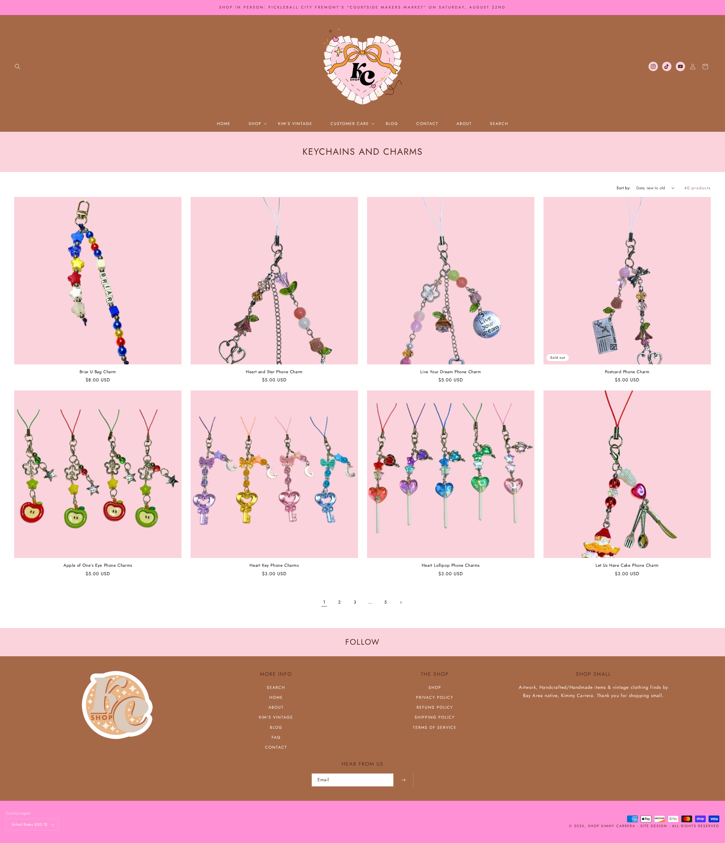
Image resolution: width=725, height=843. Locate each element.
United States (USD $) (29, 824)
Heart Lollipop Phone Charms (451, 565)
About (276, 707)
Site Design (653, 826)
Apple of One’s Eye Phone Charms (97, 565)
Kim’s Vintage (276, 717)
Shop (434, 687)
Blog (276, 727)
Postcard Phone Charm (627, 372)
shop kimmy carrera (611, 826)
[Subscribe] (403, 780)
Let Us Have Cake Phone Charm (627, 565)
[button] (17, 66)
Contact (276, 747)
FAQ (276, 737)
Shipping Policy (435, 717)
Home (276, 697)
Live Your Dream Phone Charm (450, 372)
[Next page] (401, 602)
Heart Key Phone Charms (274, 565)
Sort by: (623, 188)
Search (276, 687)
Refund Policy (435, 707)
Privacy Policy (434, 697)
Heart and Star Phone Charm (274, 372)
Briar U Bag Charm (98, 372)
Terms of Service (435, 727)
